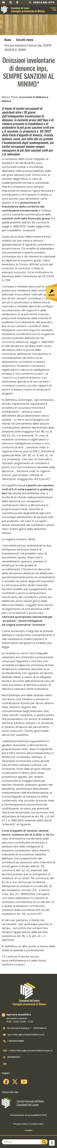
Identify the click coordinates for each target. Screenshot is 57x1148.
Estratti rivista (24, 39)
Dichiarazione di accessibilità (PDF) (28, 1115)
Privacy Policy (21, 1123)
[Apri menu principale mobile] (52, 9)
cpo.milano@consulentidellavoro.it (25, 1034)
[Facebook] (6, 1082)
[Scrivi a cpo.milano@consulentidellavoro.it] (3, 2)
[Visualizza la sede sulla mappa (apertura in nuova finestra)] (17, 2)
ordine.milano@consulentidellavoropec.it (30, 1050)
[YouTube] (24, 1082)
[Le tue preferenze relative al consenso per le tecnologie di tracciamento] (52, 1143)
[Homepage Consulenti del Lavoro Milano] (4, 9)
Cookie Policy (36, 1123)
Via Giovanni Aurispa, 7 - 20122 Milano (26, 1028)
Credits (28, 1130)
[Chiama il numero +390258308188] (10, 2)
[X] (15, 1082)
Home (7, 39)
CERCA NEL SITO (44, 2)
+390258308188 (15, 1041)
